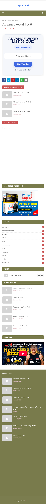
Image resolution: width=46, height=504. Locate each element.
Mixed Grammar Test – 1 (22, 111)
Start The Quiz (23, 64)
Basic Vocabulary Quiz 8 (22, 288)
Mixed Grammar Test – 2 (22, 102)
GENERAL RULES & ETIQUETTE (24, 426)
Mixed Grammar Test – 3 (22, 92)
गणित (23, 255)
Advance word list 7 (20, 316)
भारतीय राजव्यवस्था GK (23, 231)
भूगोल (23, 259)
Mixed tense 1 (18, 297)
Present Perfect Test (21, 326)
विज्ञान (23, 248)
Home (4, 20)
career (23, 234)
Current (23, 252)
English (23, 238)
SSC (23, 241)
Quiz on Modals (19, 435)
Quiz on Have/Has (20, 416)
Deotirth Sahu (10, 29)
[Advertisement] (23, 470)
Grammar (23, 227)
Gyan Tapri (23, 5)
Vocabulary (23, 245)
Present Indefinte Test (21, 307)
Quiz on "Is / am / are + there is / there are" (27, 408)
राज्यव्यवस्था (23, 263)
